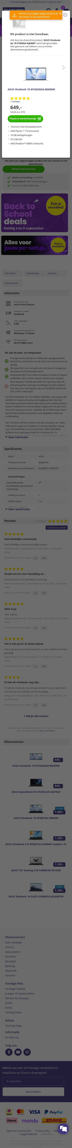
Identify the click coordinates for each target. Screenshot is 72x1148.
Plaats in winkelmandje (23, 118)
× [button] (61, 13)
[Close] (65, 15)
